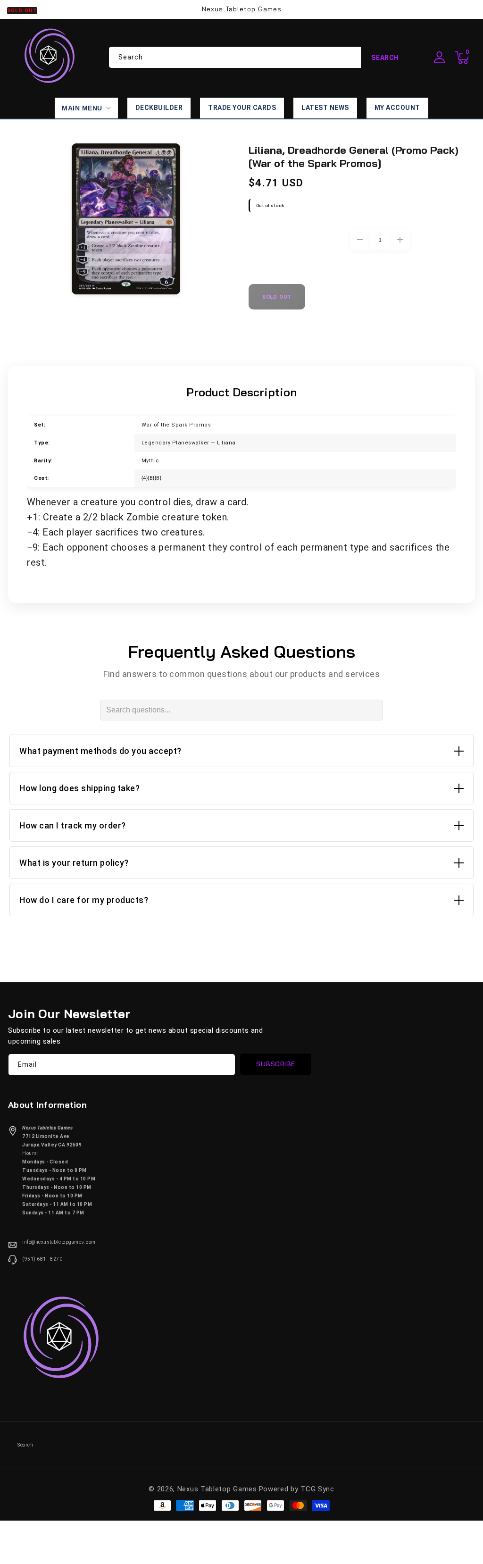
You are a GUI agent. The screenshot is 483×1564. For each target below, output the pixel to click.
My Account (397, 107)
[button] (462, 57)
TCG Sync (317, 1489)
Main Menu (82, 108)
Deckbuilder (159, 107)
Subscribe (275, 1064)
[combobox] (259, 57)
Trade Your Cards (242, 107)
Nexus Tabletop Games (217, 1489)
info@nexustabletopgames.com (59, 1242)
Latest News (325, 107)
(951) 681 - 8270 (42, 1259)
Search (385, 57)
